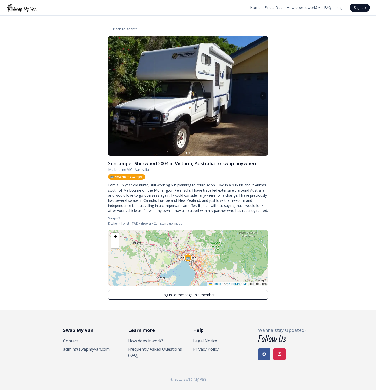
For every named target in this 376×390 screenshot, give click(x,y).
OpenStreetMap (238, 283)
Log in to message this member (188, 294)
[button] (188, 258)
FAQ (327, 7)
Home (255, 7)
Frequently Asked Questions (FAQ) (155, 352)
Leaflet (217, 283)
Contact (70, 341)
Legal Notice (205, 341)
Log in (340, 7)
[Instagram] (279, 354)
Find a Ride (273, 7)
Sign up (360, 7)
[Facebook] (264, 354)
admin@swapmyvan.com (86, 349)
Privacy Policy (206, 349)
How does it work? (303, 7)
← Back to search (123, 29)
